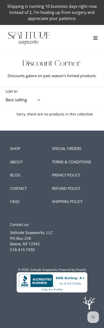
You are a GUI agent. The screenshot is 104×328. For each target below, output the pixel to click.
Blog (15, 174)
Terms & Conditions (71, 161)
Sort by (12, 92)
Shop (15, 148)
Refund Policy (66, 188)
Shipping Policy (67, 201)
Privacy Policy (66, 174)
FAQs (14, 201)
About (16, 161)
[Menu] (95, 37)
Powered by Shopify (72, 269)
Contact (18, 188)
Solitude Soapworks (44, 269)
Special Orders (66, 148)
